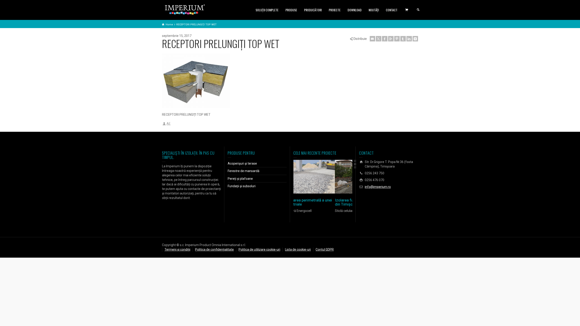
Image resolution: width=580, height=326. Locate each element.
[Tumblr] (403, 38)
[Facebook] (384, 38)
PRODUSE (291, 9)
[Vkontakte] (415, 38)
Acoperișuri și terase (242, 163)
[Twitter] (378, 38)
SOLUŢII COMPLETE (267, 9)
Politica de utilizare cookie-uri (259, 249)
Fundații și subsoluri (242, 186)
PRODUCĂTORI (313, 9)
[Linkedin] (409, 38)
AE (169, 123)
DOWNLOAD (355, 9)
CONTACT (391, 9)
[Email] (372, 38)
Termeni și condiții (177, 249)
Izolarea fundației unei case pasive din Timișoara (322, 202)
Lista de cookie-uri (298, 249)
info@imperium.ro (378, 187)
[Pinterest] (397, 38)
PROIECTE (335, 9)
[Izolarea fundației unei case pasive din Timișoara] (329, 177)
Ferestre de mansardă (243, 171)
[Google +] (391, 38)
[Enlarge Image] (316, 177)
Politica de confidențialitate (214, 249)
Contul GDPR (325, 249)
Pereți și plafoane (240, 178)
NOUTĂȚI (374, 9)
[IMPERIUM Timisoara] (185, 9)
